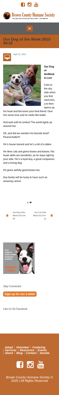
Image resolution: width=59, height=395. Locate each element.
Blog (19, 353)
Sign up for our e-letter (20, 294)
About (9, 353)
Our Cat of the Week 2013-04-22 (39, 215)
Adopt (9, 347)
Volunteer (22, 347)
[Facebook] (23, 4)
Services (11, 350)
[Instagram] (29, 4)
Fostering (38, 347)
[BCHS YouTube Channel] (36, 4)
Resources (27, 350)
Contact (31, 353)
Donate (44, 353)
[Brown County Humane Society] (29, 16)
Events (42, 350)
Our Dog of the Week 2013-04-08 (19, 215)
